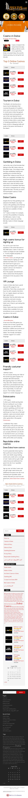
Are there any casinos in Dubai (17, 593)
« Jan (5, 682)
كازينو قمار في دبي (8, 585)
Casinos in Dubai (8, 541)
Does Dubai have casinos (11, 603)
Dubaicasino (6, 420)
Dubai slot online (15, 610)
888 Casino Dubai (7, 593)
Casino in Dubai (13, 38)
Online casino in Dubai (14, 616)
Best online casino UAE (19, 739)
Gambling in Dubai (16, 612)
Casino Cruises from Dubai (16, 597)
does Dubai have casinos (17, 478)
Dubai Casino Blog (20, 606)
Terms (16, 788)
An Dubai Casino (16, 787)
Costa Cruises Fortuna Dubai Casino (10, 744)
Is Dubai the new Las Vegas (15, 614)
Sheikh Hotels (7, 567)
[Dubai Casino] (16, 11)
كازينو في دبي (5, 763)
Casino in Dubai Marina (10, 742)
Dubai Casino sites (20, 609)
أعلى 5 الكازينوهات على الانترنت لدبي (13, 559)
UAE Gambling (18, 618)
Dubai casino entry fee (8, 608)
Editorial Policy (8, 544)
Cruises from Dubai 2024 (10, 579)
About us (6, 538)
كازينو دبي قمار (16, 621)
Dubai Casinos (13, 609)
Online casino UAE (6, 758)
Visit (21, 73)
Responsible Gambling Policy (11, 556)
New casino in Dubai (10, 757)
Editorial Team (8, 547)
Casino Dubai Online (8, 598)
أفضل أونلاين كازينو (20, 620)
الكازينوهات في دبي (13, 620)
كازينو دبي (21, 621)
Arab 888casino (8, 320)
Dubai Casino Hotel (17, 608)
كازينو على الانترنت (11, 621)
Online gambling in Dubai (14, 617)
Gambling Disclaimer (9, 550)
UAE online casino (7, 730)
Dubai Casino (9, 257)
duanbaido (6, 38)
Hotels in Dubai (8, 570)
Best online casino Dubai (15, 596)
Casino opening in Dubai (14, 600)
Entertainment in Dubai (8, 612)
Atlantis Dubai (18, 594)
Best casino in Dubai (9, 582)
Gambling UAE (8, 576)
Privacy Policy (7, 553)
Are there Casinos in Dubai (11, 573)
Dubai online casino (8, 610)
